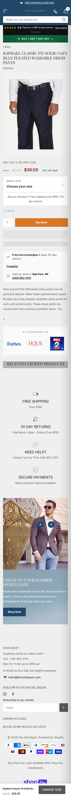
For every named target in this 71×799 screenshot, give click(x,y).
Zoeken (64, 19)
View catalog (5, 11)
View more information (51, 524)
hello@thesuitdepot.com (24, 677)
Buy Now (41, 222)
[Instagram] (4, 694)
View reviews (61, 28)
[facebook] (13, 694)
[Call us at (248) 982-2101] (57, 11)
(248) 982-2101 (21, 277)
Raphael (8, 68)
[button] (35, 184)
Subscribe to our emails (18, 700)
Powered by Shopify (51, 737)
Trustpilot (35, 31)
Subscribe (63, 707)
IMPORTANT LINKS (14, 718)
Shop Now (14, 611)
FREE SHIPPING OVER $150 (39, 2)
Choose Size (52, 789)
